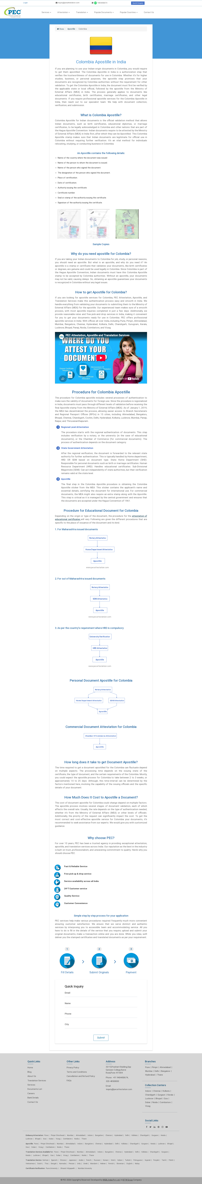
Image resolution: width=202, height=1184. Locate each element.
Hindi (113, 1160)
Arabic (81, 1160)
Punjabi (156, 1160)
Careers (31, 1093)
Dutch (39, 1164)
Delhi (157, 1071)
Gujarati (148, 1160)
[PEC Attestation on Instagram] (162, 1127)
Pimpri (155, 1067)
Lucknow (149, 1098)
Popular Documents (103, 12)
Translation (81, 12)
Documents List (34, 1089)
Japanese (72, 1160)
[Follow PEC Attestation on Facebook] (146, 1127)
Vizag (147, 1106)
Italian (119, 1160)
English (129, 1164)
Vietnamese (30, 1164)
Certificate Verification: (35, 1168)
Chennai (157, 1091)
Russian (97, 1160)
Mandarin (93, 1164)
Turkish (128, 1160)
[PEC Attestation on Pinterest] (158, 1127)
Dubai (147, 1102)
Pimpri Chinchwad (57, 1135)
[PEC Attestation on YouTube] (167, 1127)
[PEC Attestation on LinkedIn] (154, 1127)
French (88, 1160)
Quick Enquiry (137, 3)
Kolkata (166, 1091)
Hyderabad (150, 1075)
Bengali (53, 1164)
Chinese (63, 1160)
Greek (85, 1164)
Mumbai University (85, 1168)
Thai (46, 1164)
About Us (31, 1076)
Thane (160, 1075)
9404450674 (102, 3)
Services (46, 12)
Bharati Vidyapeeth (68, 1168)
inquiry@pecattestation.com (68, 3)
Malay (137, 1164)
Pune (147, 1067)
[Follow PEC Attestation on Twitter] (150, 1127)
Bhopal (159, 1098)
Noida (155, 1102)
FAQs (69, 1080)
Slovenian (120, 1164)
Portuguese (137, 1160)
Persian (71, 1164)
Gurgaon (161, 1095)
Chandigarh (150, 1095)
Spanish (54, 1160)
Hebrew (103, 1164)
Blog (29, 1072)
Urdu (79, 1164)
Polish (171, 1160)
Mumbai (148, 1071)
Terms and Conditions (77, 1072)
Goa (166, 1098)
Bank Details (33, 1097)
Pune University (52, 1168)
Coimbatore (165, 1102)
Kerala (170, 1095)
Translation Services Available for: (39, 1152)
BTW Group (128, 1180)
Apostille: (29, 1144)
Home (30, 1067)
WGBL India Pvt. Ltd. (111, 1180)
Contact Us (149, 12)
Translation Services (36, 1080)
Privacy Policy (73, 1067)
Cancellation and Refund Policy (81, 1076)
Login (25, 3)
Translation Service (33, 1160)
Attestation (62, 12)
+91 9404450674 (120, 1077)
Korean (105, 1160)
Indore (148, 1091)
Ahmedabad (165, 1067)
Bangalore (165, 1071)
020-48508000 (112, 1081)
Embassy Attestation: (34, 1135)
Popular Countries (128, 12)
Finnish (111, 1164)
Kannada (62, 1164)
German (45, 1160)
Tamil (164, 1160)
